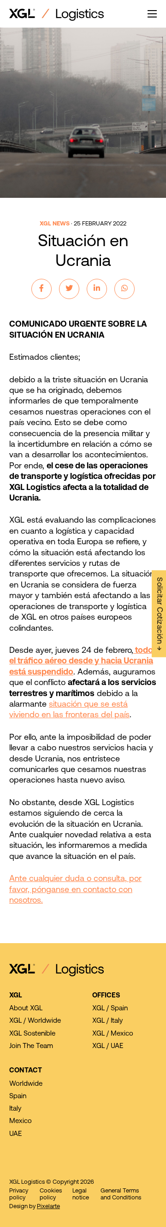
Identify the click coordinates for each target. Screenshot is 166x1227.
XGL (15, 995)
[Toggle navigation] (152, 13)
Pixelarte (48, 1207)
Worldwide (25, 1084)
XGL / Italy (107, 1021)
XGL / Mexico (112, 1034)
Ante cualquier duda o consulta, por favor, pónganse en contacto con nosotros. (75, 890)
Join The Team (31, 1046)
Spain (17, 1096)
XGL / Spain (110, 1008)
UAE (15, 1134)
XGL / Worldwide (35, 1021)
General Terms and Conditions (121, 1194)
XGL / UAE (107, 1046)
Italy (15, 1109)
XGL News (55, 224)
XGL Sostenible (32, 1034)
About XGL (25, 1008)
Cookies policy (51, 1194)
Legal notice (80, 1194)
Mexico (20, 1121)
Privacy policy (18, 1194)
